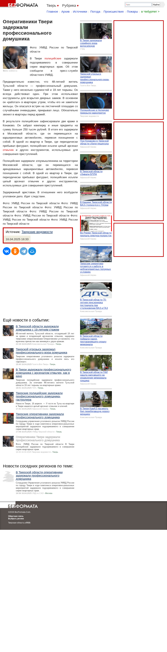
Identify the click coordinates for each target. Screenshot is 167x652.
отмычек (8, 150)
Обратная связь (15, 516)
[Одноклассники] (15, 251)
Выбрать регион (16, 519)
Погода (95, 11)
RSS (28, 523)
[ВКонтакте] (7, 251)
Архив (65, 11)
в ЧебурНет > (150, 11)
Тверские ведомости (37, 232)
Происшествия (114, 11)
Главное (52, 11)
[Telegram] (24, 251)
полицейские (53, 58)
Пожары (132, 11)
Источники (80, 11)
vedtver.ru (13, 71)
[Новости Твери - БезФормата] (19, 4)
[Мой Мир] (32, 251)
